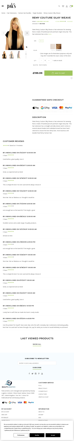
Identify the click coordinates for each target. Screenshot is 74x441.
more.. (50, 34)
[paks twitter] (32, 373)
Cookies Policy (43, 391)
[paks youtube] (42, 373)
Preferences (20, 435)
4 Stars (64, 21)
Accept (53, 435)
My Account (5, 412)
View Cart (4, 414)
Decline (37, 435)
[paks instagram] (35, 373)
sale (39, 417)
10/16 (53, 50)
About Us (41, 412)
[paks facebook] (29, 373)
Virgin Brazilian (37, 13)
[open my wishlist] (63, 6)
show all (37, 344)
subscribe (37, 367)
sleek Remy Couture (42, 21)
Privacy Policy (42, 388)
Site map (40, 414)
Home (3, 13)
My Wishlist (4, 417)
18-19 (41, 41)
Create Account (43, 397)
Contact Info (42, 394)
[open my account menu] (67, 6)
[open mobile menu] (2, 6)
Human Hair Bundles (24, 13)
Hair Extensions (12, 13)
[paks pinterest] (38, 373)
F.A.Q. (40, 385)
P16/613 (58, 50)
